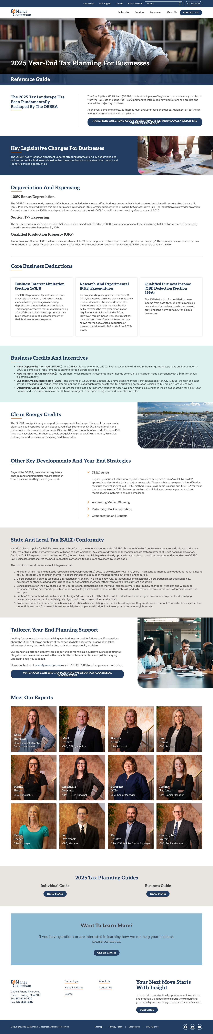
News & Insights (73, 987)
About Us (104, 981)
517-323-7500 (24, 998)
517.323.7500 (193, 3)
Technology (71, 981)
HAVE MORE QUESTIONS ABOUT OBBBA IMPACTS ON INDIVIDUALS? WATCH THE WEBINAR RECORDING (144, 122)
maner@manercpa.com (48, 665)
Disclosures (134, 1026)
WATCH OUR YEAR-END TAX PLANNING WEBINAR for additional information (67, 674)
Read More (55, 893)
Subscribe (147, 1009)
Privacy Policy (115, 1026)
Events (68, 994)
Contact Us (191, 12)
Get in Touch (106, 952)
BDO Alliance (152, 1026)
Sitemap (98, 1026)
